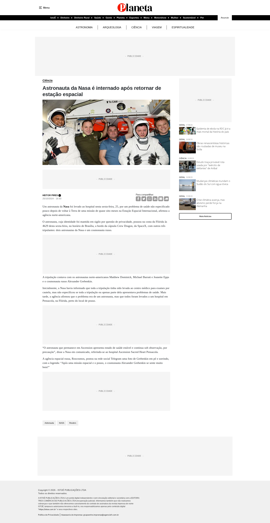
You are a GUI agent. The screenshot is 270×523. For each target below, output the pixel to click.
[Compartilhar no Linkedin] (155, 198)
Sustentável (189, 17)
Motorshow (160, 17)
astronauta (49, 423)
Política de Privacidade (48, 515)
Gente (109, 17)
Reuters (72, 423)
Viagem (157, 27)
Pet (202, 17)
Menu (147, 17)
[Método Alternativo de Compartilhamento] (166, 198)
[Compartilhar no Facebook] (138, 198)
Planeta (121, 17)
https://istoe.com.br (47, 509)
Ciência (136, 27)
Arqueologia (112, 27)
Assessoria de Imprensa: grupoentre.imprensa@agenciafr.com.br (90, 515)
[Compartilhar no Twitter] (143, 198)
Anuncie (225, 17)
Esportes (134, 17)
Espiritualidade (183, 27)
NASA (61, 423)
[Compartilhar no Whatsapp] (149, 198)
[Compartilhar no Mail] (160, 198)
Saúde (97, 17)
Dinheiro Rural (82, 17)
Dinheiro (65, 17)
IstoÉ (53, 17)
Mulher (174, 17)
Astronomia (84, 27)
